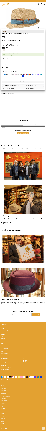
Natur (3, 50)
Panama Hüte (3, 388)
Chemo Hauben (4, 400)
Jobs (2, 341)
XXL (13, 45)
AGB (2, 336)
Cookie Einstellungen (5, 330)
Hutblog (2, 351)
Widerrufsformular (4, 331)
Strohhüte (3, 408)
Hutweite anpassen (4, 353)
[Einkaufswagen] (41, 4)
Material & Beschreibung (7, 67)
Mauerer (2, 421)
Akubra (2, 413)
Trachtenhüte (3, 393)
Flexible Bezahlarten (4, 371)
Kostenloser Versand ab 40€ (6, 367)
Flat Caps (2, 385)
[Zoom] (38, 27)
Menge (3, 61)
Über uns (2, 354)
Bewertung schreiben (23, 133)
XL (17, 45)
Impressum (3, 338)
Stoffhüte (2, 406)
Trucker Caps (3, 391)
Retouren (2, 328)
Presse (2, 343)
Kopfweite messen (4, 348)
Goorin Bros (3, 418)
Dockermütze (3, 382)
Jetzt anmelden (36, 314)
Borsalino (2, 416)
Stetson (2, 423)
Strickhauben (3, 390)
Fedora (2, 383)
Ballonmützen (3, 398)
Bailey (2, 415)
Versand (2, 326)
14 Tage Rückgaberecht (5, 369)
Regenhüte (3, 403)
